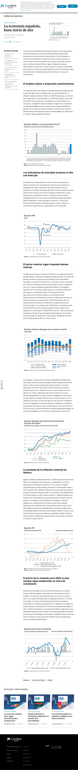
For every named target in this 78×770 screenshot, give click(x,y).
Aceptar (72, 6)
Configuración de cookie (25, 10)
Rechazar (61, 6)
